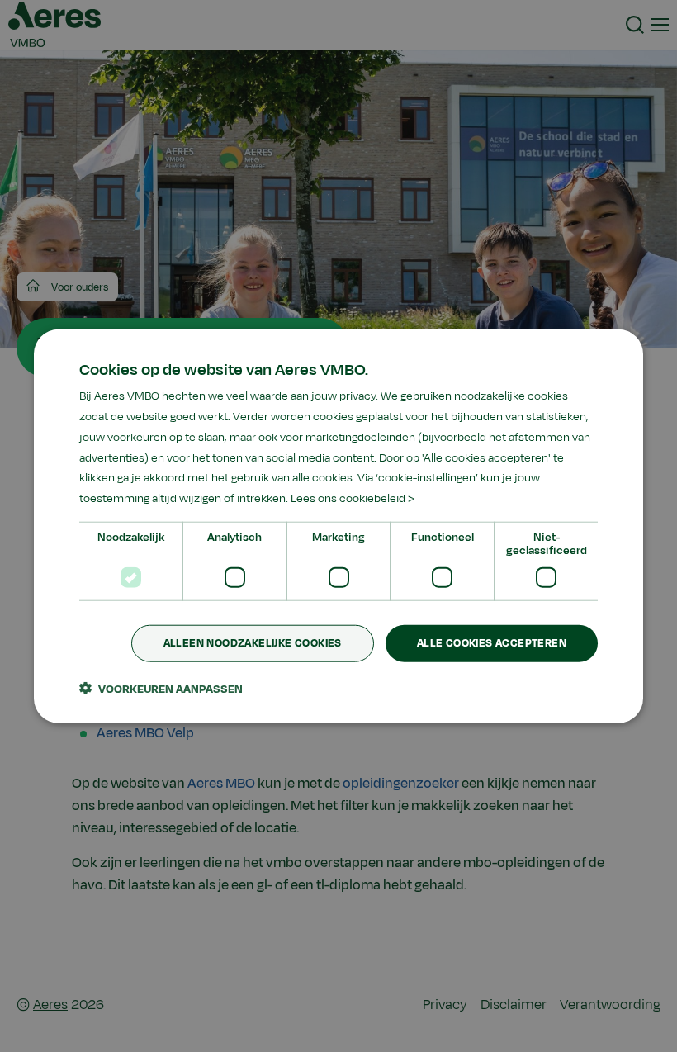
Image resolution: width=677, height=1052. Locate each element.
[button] (161, 688)
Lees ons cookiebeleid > (352, 498)
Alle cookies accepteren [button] (491, 643)
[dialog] (338, 526)
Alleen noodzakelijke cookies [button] (252, 643)
